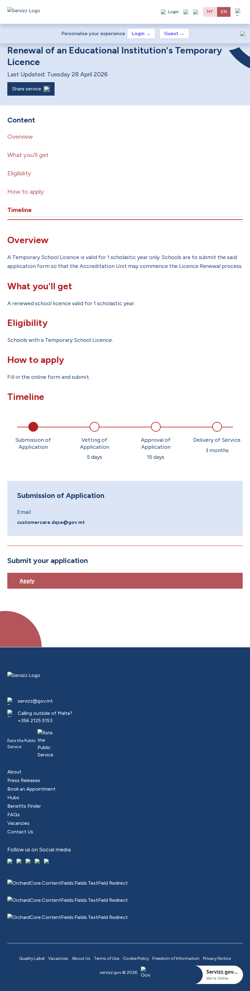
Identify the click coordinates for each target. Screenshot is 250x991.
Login (141, 33)
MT (210, 11)
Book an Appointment (31, 789)
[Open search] (195, 11)
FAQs (13, 814)
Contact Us (20, 832)
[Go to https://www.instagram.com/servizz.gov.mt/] (19, 862)
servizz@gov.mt (35, 701)
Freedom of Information (175, 958)
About (14, 772)
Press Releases (23, 780)
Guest (174, 33)
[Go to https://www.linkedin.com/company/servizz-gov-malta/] (47, 862)
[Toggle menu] (239, 12)
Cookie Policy (136, 958)
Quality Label (32, 958)
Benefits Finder (24, 806)
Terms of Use (106, 958)
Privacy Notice (217, 958)
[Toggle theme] (186, 11)
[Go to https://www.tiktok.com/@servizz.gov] (29, 862)
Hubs (13, 797)
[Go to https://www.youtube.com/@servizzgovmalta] (38, 862)
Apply (27, 580)
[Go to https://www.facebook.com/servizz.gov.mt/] (10, 862)
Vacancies (18, 823)
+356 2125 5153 (35, 720)
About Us (81, 958)
